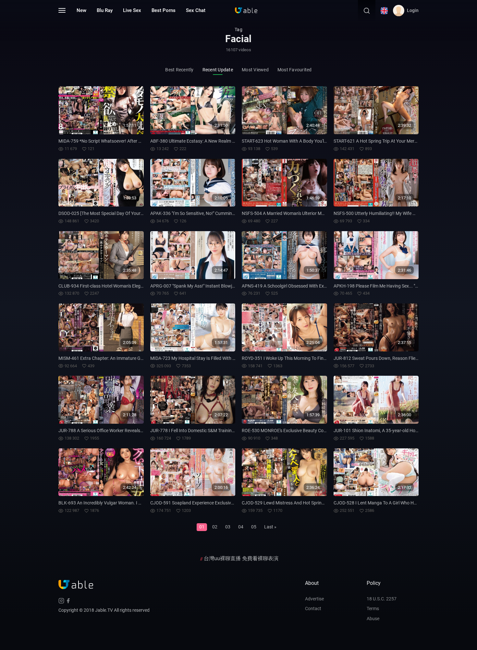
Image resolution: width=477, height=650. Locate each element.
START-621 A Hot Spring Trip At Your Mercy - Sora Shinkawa (393, 141)
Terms (373, 608)
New (81, 10)
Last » (270, 526)
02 (214, 526)
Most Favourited (294, 69)
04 (240, 526)
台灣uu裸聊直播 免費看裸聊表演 (241, 558)
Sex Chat (195, 10)
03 (227, 526)
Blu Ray (105, 10)
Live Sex (132, 10)
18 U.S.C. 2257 (382, 598)
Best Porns (164, 10)
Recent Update (217, 69)
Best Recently (179, 69)
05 (253, 526)
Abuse (373, 618)
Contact (313, 608)
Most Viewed (255, 69)
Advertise (314, 598)
